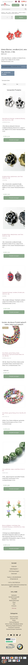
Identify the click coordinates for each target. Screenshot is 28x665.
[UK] (26, 1)
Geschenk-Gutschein (14, 627)
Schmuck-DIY (16, 5)
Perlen (14, 620)
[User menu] (19, 1)
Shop (14, 602)
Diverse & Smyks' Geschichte (14, 629)
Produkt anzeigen (14, 140)
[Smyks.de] (5, 5)
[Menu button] (26, 5)
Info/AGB (14, 599)
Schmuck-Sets (14, 618)
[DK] (22, 1)
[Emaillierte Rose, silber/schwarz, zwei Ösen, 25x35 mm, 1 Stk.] (14, 220)
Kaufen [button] (21, 17)
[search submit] (25, 9)
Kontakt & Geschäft (14, 597)
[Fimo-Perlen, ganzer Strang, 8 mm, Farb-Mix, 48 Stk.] (14, 398)
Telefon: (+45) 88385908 (14, 577)
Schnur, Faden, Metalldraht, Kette (14, 624)
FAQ (14, 604)
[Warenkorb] (23, 5)
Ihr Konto (14, 606)
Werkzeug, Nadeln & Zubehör (14, 625)
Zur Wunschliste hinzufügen (6, 73)
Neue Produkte (14, 617)
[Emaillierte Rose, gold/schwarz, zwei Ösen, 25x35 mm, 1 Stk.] (14, 162)
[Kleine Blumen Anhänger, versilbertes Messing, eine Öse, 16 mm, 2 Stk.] (14, 104)
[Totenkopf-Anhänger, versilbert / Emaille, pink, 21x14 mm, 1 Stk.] (14, 278)
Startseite (14, 595)
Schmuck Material (14, 622)
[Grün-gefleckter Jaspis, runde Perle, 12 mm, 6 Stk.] (14, 454)
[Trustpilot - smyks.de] (11, 640)
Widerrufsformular (14, 600)
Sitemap (14, 608)
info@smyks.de (14, 579)
